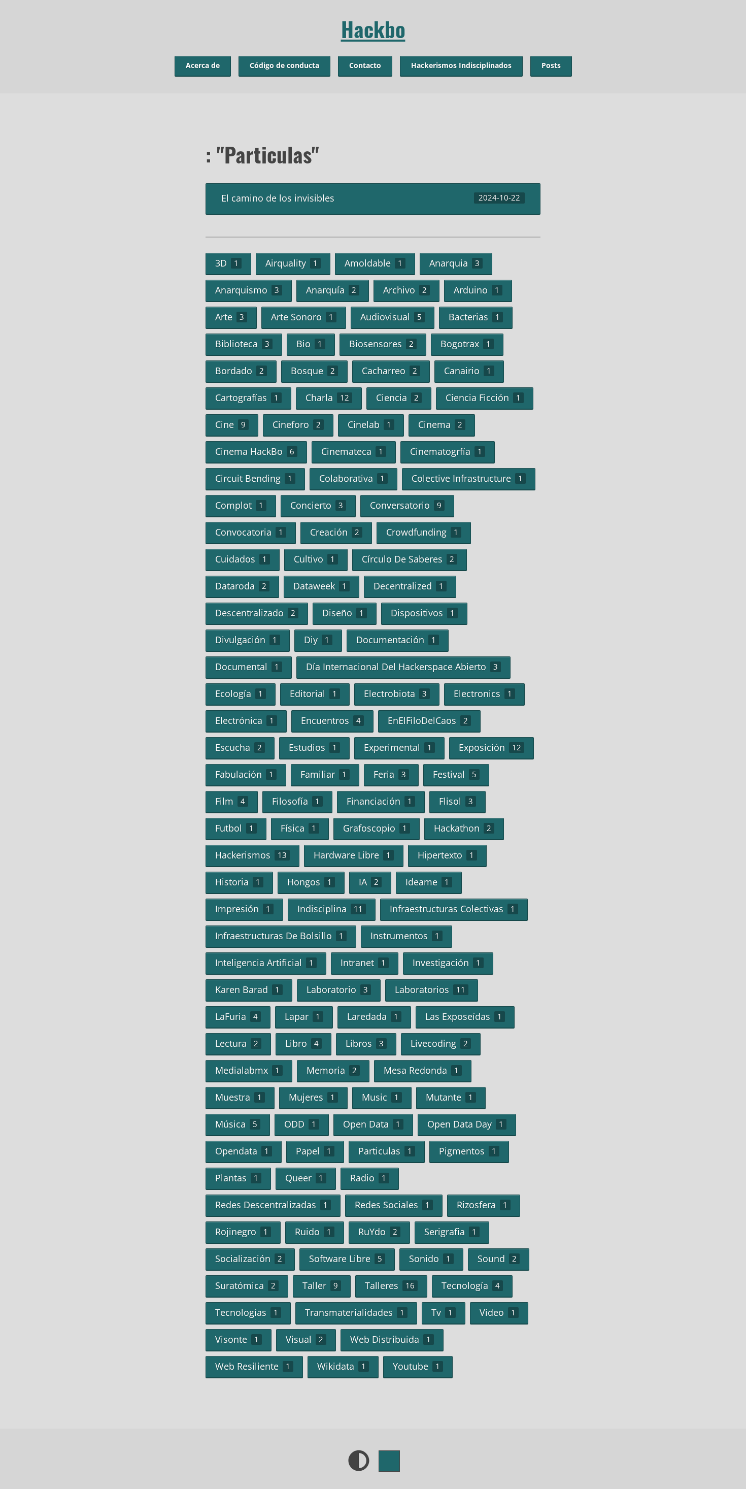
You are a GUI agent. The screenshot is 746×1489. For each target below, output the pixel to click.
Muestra (238, 1097)
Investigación (447, 962)
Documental (247, 666)
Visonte (237, 1339)
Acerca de (203, 65)
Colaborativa (352, 478)
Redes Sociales (392, 1205)
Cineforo (297, 424)
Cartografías (247, 397)
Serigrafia (450, 1232)
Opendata (242, 1151)
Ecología (239, 693)
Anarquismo (247, 290)
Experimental (398, 747)
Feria (390, 774)
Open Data (371, 1124)
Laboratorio (337, 989)
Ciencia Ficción (483, 397)
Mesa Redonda (421, 1070)
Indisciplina (330, 909)
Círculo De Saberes (408, 559)
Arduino (476, 290)
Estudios (313, 747)
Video (498, 1312)
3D (227, 263)
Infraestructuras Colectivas (452, 909)
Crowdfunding (422, 532)
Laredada (372, 1016)
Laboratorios (430, 989)
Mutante (449, 1097)
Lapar (302, 1016)
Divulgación (246, 640)
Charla (327, 397)
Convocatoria (249, 532)
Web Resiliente (252, 1366)
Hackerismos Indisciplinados (461, 65)
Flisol (456, 801)
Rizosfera (482, 1205)
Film (230, 801)
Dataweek (320, 586)
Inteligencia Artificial (264, 962)
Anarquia (454, 263)
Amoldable (373, 263)
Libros (365, 1043)
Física (298, 828)
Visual (304, 1339)
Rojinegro (241, 1232)
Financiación (379, 801)
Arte (229, 317)
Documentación (396, 640)
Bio (309, 344)
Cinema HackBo (254, 451)
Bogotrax (465, 344)
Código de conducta (284, 65)
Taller (320, 1285)
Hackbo (373, 29)
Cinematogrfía (446, 451)
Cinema (440, 424)
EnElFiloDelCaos (428, 720)
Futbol (234, 828)
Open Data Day (465, 1124)
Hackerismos (251, 855)
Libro (302, 1043)
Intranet (363, 962)
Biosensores (381, 344)
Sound (497, 1258)
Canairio (467, 371)
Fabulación (244, 774)
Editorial (313, 693)
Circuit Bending (253, 478)
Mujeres (312, 1097)
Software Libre (345, 1258)
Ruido (313, 1232)
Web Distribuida (390, 1339)
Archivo (405, 290)
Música (236, 1124)
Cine (230, 424)
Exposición (490, 747)
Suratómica (245, 1285)
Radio (368, 1178)
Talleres (390, 1285)
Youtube (416, 1366)
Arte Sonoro (302, 317)
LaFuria (236, 1016)
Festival (455, 774)
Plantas (236, 1178)
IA (369, 882)
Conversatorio (406, 505)
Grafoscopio (375, 828)
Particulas (385, 1151)
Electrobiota (395, 693)
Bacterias (474, 317)
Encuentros (331, 720)
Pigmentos (467, 1151)
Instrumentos (404, 936)
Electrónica (244, 720)
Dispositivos (423, 613)
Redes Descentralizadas (271, 1205)
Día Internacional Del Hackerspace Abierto (402, 666)
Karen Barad (247, 989)
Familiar (323, 774)
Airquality (291, 263)
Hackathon (462, 828)
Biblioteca (242, 344)
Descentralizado (255, 613)
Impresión (242, 909)
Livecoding (439, 1043)
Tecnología (471, 1285)
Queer (304, 1178)
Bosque (313, 371)
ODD (300, 1124)
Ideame (427, 882)
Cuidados (241, 559)
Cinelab (369, 424)
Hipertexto (446, 855)
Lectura (236, 1043)
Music (380, 1097)
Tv (442, 1312)
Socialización (248, 1258)
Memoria (332, 1070)
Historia (237, 882)
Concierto (316, 505)
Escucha (238, 747)
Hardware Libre (352, 855)
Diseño (343, 613)
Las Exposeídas (463, 1016)
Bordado (239, 371)
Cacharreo (389, 371)
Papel (313, 1151)
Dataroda (240, 586)
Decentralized (409, 586)
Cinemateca (352, 451)
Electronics (483, 693)
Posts (551, 65)
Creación (334, 532)
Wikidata (341, 1366)
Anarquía (331, 290)
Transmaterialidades (354, 1312)
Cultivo (314, 559)
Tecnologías (246, 1312)
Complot (239, 505)
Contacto (365, 65)
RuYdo (377, 1232)
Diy (316, 640)
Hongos (309, 882)
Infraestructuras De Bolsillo (279, 936)
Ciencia (397, 397)
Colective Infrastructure (467, 478)
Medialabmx (247, 1070)
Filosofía (296, 801)
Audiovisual (391, 317)
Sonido (430, 1258)
